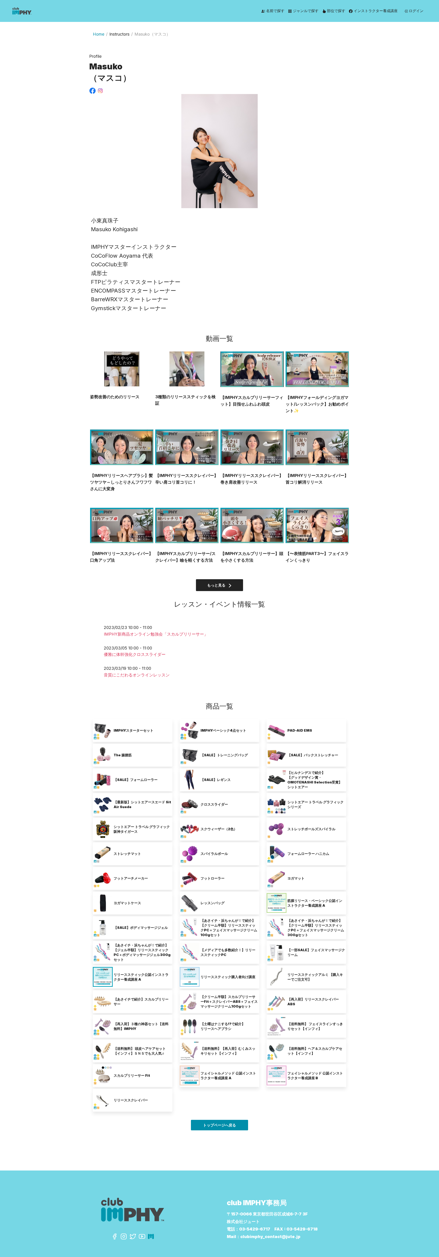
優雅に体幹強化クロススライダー (135, 654)
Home (98, 34)
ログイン (415, 10)
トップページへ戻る (219, 1125)
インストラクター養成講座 (375, 10)
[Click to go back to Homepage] (55, 11)
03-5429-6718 (302, 1229)
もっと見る (216, 585)
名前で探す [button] (274, 10)
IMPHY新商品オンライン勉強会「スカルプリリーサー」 (156, 634)
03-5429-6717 (254, 1229)
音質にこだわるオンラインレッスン (137, 675)
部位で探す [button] (335, 10)
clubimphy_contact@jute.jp (270, 1236)
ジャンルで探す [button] (305, 10)
